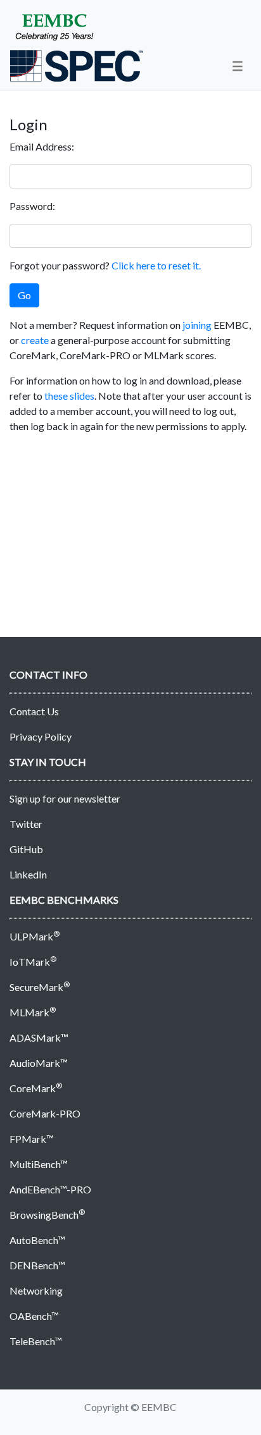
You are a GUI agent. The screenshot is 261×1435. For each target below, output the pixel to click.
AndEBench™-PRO (50, 1189)
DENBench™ (37, 1265)
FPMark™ (32, 1139)
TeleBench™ (36, 1341)
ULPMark (35, 936)
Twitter (26, 824)
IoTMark (33, 962)
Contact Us (34, 711)
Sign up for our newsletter (65, 798)
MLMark (33, 1012)
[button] (237, 66)
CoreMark (36, 1088)
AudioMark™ (39, 1063)
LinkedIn (28, 874)
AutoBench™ (37, 1240)
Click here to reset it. (156, 265)
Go (24, 295)
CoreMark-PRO (45, 1113)
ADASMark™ (39, 1038)
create (35, 340)
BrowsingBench (47, 1215)
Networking (36, 1290)
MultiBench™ (39, 1164)
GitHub (26, 849)
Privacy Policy (41, 736)
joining (197, 325)
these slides (69, 396)
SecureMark (40, 987)
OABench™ (34, 1316)
